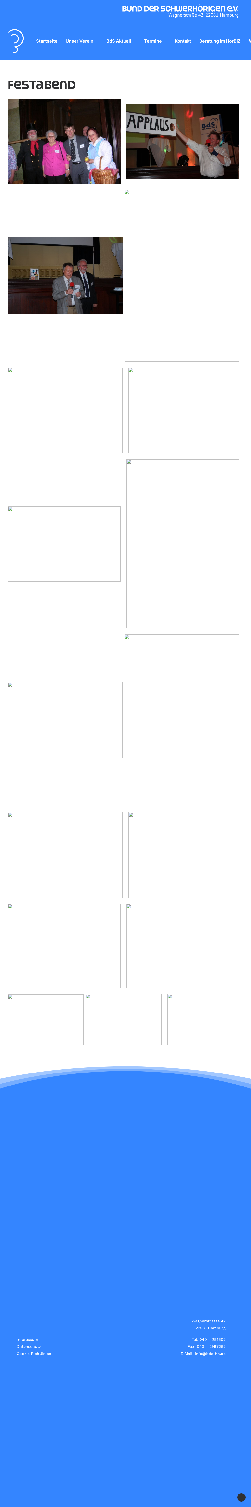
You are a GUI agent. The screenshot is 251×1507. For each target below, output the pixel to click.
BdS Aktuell (118, 41)
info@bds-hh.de (210, 1353)
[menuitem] (47, 41)
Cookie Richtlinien (34, 1353)
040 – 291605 (213, 1339)
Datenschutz (29, 1346)
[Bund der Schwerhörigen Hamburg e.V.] (16, 41)
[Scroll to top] (241, 1497)
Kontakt (183, 41)
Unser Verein (79, 41)
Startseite (47, 41)
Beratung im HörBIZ (220, 41)
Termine (153, 41)
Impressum (27, 1339)
